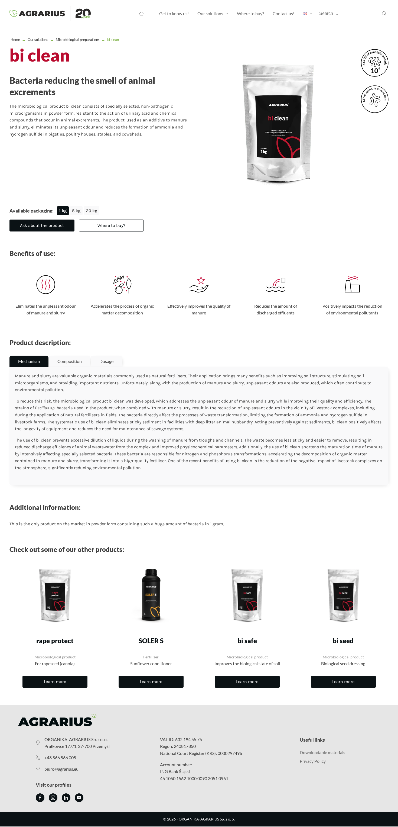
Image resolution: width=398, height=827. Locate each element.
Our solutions (210, 13)
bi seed (343, 641)
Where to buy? (250, 13)
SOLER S (151, 641)
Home (15, 39)
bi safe (247, 641)
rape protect (55, 641)
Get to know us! (174, 13)
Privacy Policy (313, 761)
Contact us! (283, 13)
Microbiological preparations (78, 39)
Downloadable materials (322, 752)
